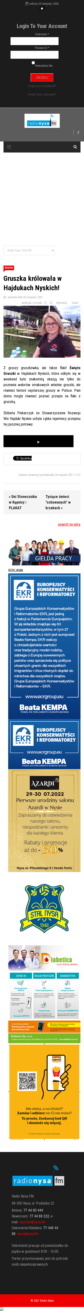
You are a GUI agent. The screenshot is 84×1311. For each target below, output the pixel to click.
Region (9, 267)
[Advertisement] (42, 199)
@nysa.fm (31, 1234)
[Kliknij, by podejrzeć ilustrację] (42, 330)
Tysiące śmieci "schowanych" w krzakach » (58, 502)
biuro (20, 1234)
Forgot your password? (42, 86)
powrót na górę (69, 524)
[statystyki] (42, 1309)
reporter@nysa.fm (32, 1222)
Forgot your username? (42, 94)
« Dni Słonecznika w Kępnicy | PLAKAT (23, 502)
